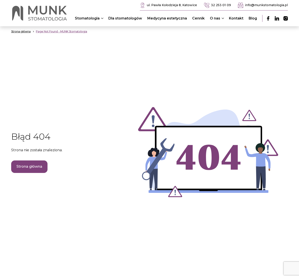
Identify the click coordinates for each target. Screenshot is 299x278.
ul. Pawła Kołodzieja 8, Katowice (172, 5)
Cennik (198, 18)
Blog (253, 18)
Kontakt (236, 18)
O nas (215, 18)
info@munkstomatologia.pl (266, 5)
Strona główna (29, 166)
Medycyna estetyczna (167, 18)
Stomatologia (87, 18)
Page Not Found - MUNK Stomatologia (61, 31)
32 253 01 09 (221, 5)
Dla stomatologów (125, 18)
